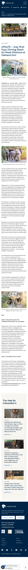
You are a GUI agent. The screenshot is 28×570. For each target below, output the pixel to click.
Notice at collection (7, 568)
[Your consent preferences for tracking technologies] (25, 567)
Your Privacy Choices (12, 565)
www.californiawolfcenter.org (12, 383)
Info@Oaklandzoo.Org (7, 527)
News (2, 12)
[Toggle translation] (3, 567)
